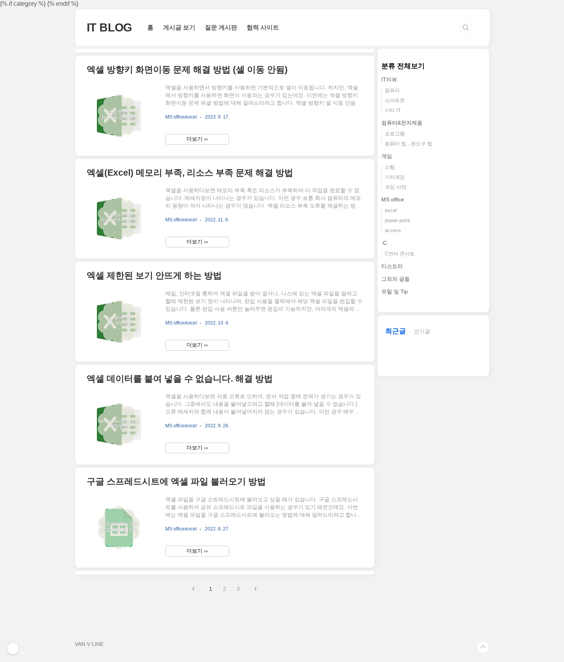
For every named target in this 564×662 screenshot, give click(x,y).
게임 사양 (395, 187)
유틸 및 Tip (394, 291)
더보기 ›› (197, 139)
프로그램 (395, 134)
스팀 (390, 167)
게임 (386, 156)
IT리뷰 (389, 79)
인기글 (422, 331)
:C (384, 243)
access (393, 230)
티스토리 (392, 266)
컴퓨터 (392, 90)
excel (391, 210)
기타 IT (393, 110)
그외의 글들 (395, 279)
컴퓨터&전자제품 (401, 123)
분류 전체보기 (403, 66)
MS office (392, 199)
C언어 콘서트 (400, 254)
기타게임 (395, 177)
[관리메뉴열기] (13, 648)
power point (397, 220)
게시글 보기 (179, 27)
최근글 (395, 331)
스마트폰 (395, 100)
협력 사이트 (263, 27)
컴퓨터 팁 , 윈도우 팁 (408, 144)
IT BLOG (109, 27)
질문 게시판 (221, 27)
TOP (483, 647)
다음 (255, 588)
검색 (466, 27)
